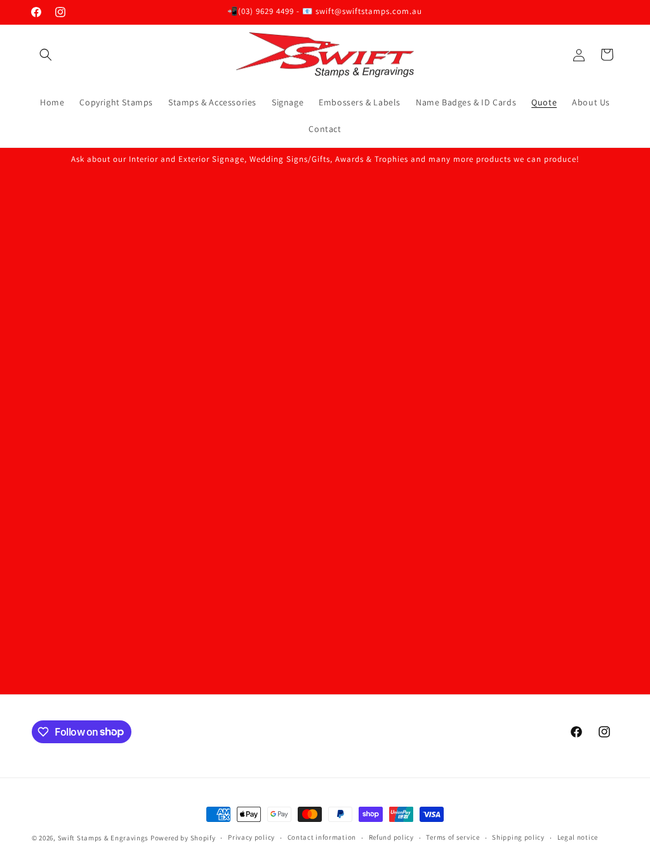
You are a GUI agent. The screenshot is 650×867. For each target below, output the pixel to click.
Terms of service (452, 837)
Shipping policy (518, 837)
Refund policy (391, 837)
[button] (46, 55)
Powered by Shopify (183, 837)
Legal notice (577, 837)
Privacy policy (251, 837)
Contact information (322, 837)
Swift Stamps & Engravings (103, 837)
